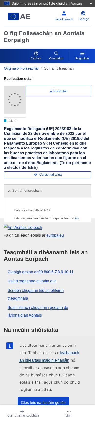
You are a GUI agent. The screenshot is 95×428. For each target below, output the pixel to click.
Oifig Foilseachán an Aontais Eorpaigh (44, 36)
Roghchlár (82, 58)
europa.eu (55, 235)
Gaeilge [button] (84, 19)
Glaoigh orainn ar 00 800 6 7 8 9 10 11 (41, 272)
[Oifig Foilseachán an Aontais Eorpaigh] (19, 16)
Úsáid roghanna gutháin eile (32, 281)
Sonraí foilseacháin (27, 190)
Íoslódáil (60, 91)
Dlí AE (12, 121)
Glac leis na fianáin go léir (43, 403)
